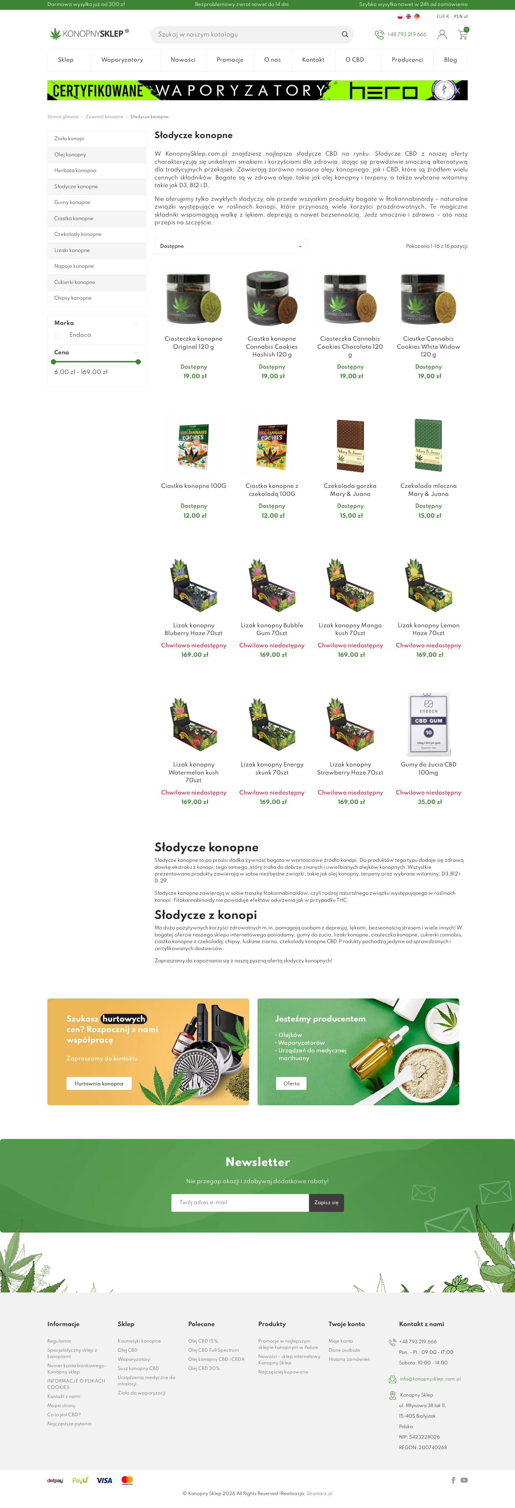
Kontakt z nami (63, 1396)
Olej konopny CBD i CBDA (216, 1359)
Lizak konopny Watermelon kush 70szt (194, 773)
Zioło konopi (69, 138)
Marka (64, 323)
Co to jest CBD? (64, 1415)
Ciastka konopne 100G (193, 486)
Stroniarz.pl (319, 1494)
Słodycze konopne (76, 186)
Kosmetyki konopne (139, 1341)
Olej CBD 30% (204, 1368)
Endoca (80, 335)
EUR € (443, 17)
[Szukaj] (345, 34)
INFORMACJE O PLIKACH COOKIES (76, 1384)
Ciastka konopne (74, 218)
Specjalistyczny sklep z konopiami (72, 1353)
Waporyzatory (134, 1359)
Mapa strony (61, 1406)
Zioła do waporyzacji (141, 1393)
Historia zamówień (349, 1359)
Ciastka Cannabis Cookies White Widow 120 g (428, 347)
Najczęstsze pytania (69, 1424)
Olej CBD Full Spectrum (213, 1350)
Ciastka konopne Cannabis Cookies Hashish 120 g (272, 347)
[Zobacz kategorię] (148, 1051)
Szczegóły (185, 390)
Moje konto (341, 1341)
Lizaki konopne (72, 250)
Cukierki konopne (74, 282)
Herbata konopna (75, 170)
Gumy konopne (72, 202)
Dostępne (172, 246)
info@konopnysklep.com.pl (430, 1379)
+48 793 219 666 (418, 1342)
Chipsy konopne (73, 298)
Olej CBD (128, 1350)
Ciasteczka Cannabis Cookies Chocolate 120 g (350, 347)
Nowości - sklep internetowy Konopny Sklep (289, 1360)
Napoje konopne (74, 266)
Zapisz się (326, 1202)
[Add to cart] (224, 390)
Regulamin (59, 1341)
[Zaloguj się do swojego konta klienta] (442, 35)
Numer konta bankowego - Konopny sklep (77, 1369)
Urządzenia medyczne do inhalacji (146, 1381)
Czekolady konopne (78, 234)
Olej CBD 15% (203, 1341)
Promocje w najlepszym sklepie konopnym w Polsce (288, 1344)
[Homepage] (88, 34)
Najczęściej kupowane (283, 1372)
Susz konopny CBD (138, 1368)
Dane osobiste (344, 1350)
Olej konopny (70, 154)
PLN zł (461, 17)
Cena (61, 353)
